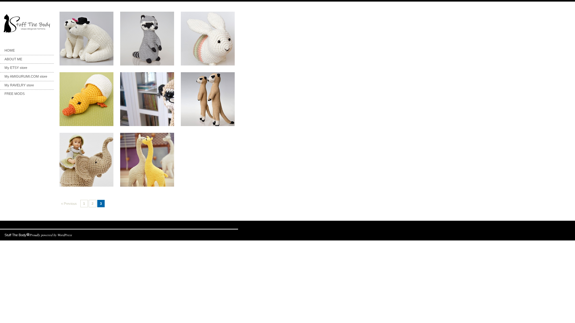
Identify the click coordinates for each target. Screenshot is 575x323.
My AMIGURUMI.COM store (25, 76)
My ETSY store (15, 68)
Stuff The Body (15, 235)
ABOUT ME (13, 59)
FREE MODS (14, 94)
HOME (9, 50)
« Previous (69, 203)
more (86, 39)
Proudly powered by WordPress (51, 235)
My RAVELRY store (19, 85)
